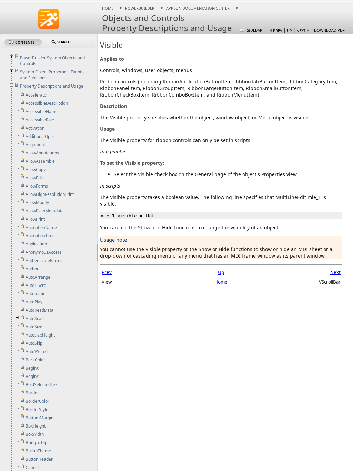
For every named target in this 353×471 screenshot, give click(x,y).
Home (107, 8)
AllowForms (37, 186)
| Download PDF (328, 30)
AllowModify (37, 203)
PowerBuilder (139, 8)
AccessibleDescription (47, 103)
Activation (35, 128)
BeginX (32, 368)
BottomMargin (39, 418)
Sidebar (254, 30)
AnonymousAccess (44, 252)
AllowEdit (34, 178)
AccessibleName (42, 111)
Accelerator (37, 95)
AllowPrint (35, 219)
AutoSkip (34, 343)
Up (289, 30)
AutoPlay (34, 302)
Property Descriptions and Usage (51, 86)
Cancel (32, 467)
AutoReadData (39, 310)
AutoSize (34, 327)
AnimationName (41, 227)
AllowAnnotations (42, 153)
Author (32, 269)
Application (36, 244)
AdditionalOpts (40, 136)
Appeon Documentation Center (198, 8)
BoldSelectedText (42, 385)
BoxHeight (36, 426)
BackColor (35, 360)
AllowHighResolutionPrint (50, 194)
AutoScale (35, 318)
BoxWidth (35, 434)
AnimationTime (40, 236)
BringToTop (36, 442)
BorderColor (37, 401)
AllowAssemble (40, 161)
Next (300, 30)
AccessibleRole (40, 120)
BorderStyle (37, 409)
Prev (277, 30)
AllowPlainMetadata (45, 211)
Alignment (35, 145)
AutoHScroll (37, 285)
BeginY (32, 376)
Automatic (35, 294)
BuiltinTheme (38, 451)
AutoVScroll (37, 351)
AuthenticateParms (44, 260)
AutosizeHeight (40, 335)
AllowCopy (36, 169)
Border (32, 393)
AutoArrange (38, 277)
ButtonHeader (39, 459)
